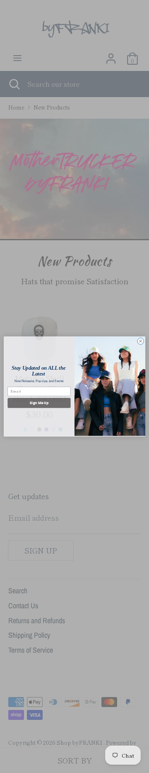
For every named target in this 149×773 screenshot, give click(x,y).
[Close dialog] (140, 341)
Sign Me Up (38, 402)
